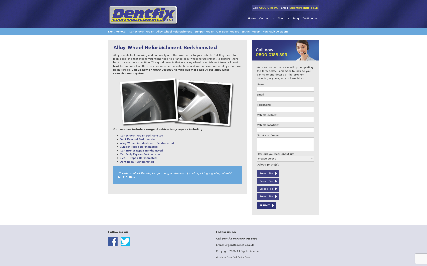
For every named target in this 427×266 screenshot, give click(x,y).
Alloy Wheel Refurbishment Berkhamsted (147, 143)
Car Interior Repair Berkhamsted (141, 151)
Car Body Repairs (227, 32)
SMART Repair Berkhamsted (138, 158)
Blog (296, 18)
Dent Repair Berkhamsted (137, 162)
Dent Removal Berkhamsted (138, 139)
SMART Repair (251, 32)
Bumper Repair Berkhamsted (139, 147)
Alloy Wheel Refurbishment (174, 32)
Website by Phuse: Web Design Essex (233, 257)
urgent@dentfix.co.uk (303, 8)
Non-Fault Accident (275, 32)
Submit (265, 206)
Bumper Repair (204, 32)
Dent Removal (117, 32)
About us (283, 18)
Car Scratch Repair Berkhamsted (141, 136)
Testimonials (310, 18)
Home (252, 18)
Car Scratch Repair (141, 32)
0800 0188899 (269, 8)
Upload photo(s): (268, 165)
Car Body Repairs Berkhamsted (140, 154)
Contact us (266, 18)
